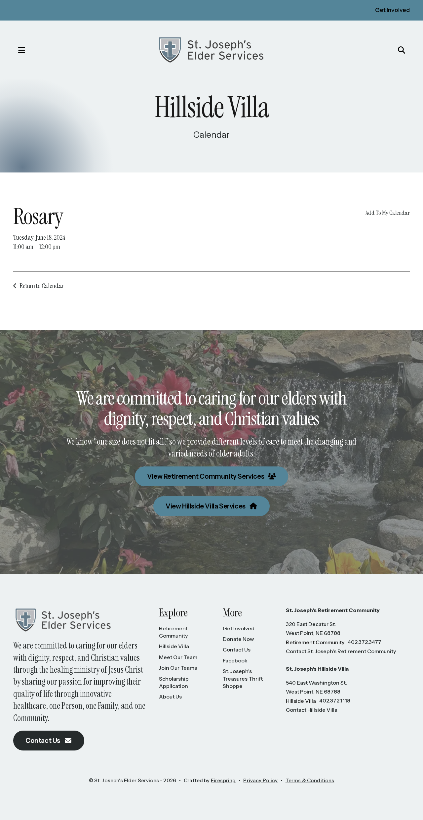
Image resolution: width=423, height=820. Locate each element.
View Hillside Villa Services (206, 506)
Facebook (235, 660)
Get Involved (392, 10)
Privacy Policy (260, 780)
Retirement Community (173, 632)
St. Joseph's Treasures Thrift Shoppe (243, 678)
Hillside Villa (174, 646)
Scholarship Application (174, 682)
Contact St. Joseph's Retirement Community (341, 651)
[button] (15, 50)
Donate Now (238, 639)
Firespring (223, 780)
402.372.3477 (364, 642)
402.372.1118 (334, 700)
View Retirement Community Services (206, 476)
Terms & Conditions (310, 780)
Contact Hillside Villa (311, 709)
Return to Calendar (41, 285)
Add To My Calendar (387, 213)
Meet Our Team (178, 657)
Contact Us (43, 741)
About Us (170, 696)
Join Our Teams (178, 667)
